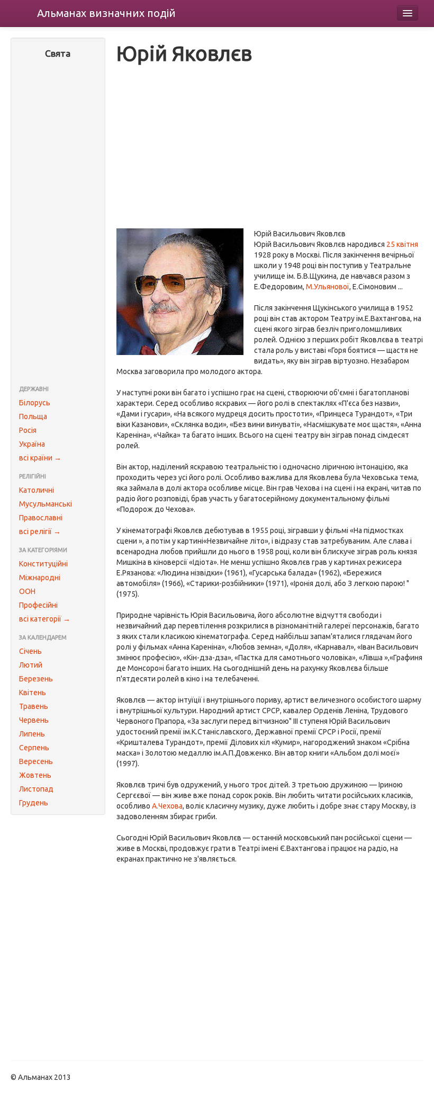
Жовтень (35, 775)
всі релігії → (40, 531)
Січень (30, 651)
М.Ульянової (327, 286)
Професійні (38, 605)
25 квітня (402, 244)
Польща (33, 416)
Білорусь (34, 402)
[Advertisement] (58, 223)
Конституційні (43, 564)
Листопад (36, 789)
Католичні (36, 490)
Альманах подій (106, 13)
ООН (27, 591)
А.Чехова (167, 806)
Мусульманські (45, 504)
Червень (34, 720)
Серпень (34, 747)
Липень (32, 734)
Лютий (30, 665)
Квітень (32, 692)
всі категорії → (44, 619)
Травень (33, 706)
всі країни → (40, 458)
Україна (32, 444)
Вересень (36, 761)
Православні (40, 517)
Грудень (33, 803)
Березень (36, 679)
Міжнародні (39, 577)
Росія (28, 430)
